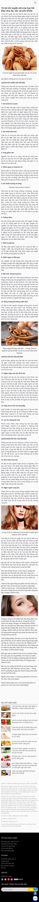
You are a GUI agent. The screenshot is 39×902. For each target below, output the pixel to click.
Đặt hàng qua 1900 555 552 (10, 841)
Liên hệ (3, 868)
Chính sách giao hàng (8, 846)
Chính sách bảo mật (7, 863)
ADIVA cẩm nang (6, 876)
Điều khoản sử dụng (7, 866)
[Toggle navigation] (35, 3)
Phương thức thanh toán (9, 844)
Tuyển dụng (5, 861)
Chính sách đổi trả (7, 848)
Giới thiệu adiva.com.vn (8, 859)
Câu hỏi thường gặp (7, 850)
